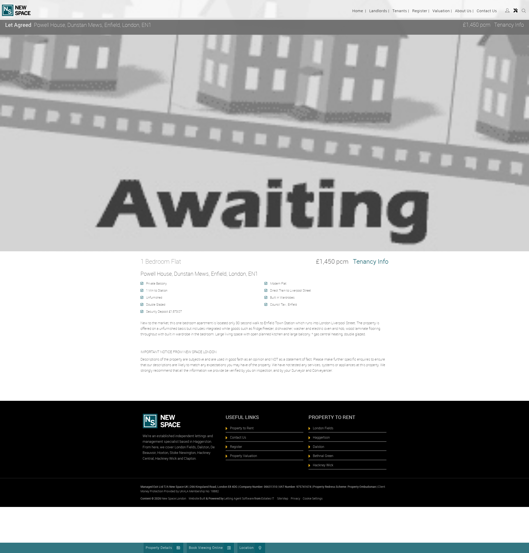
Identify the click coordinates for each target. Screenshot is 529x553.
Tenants (400, 10)
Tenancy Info (509, 24)
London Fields (323, 428)
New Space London (174, 498)
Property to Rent (242, 428)
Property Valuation (243, 455)
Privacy (295, 498)
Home (359, 10)
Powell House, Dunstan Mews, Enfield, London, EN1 (78, 24)
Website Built (197, 498)
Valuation (442, 10)
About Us (464, 10)
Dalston (318, 446)
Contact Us (487, 10)
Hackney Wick (323, 465)
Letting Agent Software (239, 498)
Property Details (159, 547)
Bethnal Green (323, 455)
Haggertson (321, 437)
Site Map (282, 498)
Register (420, 10)
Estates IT (267, 498)
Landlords (379, 10)
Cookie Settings (313, 498)
